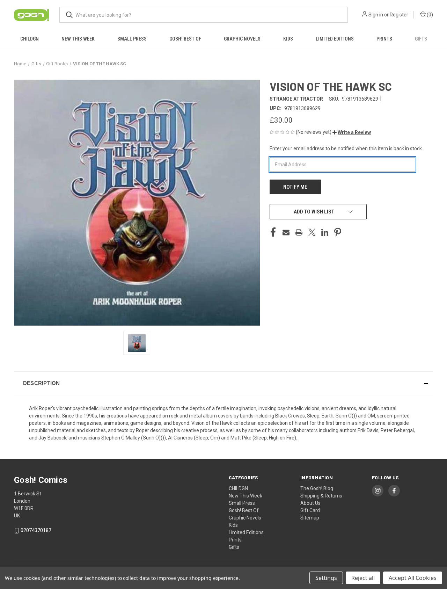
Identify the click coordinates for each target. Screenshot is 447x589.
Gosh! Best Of (185, 39)
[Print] (298, 232)
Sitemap (309, 518)
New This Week (78, 39)
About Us (310, 503)
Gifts (421, 39)
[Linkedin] (324, 232)
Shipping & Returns (321, 496)
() (429, 14)
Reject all (363, 578)
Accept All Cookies (413, 578)
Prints (384, 39)
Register (399, 14)
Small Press (132, 39)
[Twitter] (311, 232)
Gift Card (310, 510)
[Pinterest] (337, 232)
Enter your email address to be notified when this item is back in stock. (346, 148)
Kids (288, 39)
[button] (351, 132)
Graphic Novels (242, 39)
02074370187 (36, 530)
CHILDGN (29, 39)
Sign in (375, 14)
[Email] (286, 232)
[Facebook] (273, 232)
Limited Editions (335, 39)
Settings (326, 578)
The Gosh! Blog (316, 488)
